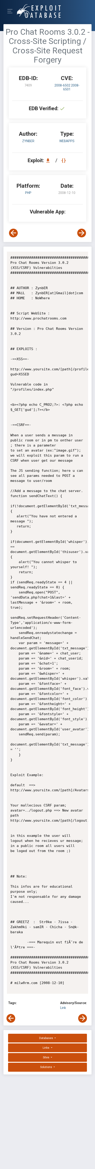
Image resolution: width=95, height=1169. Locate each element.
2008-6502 (62, 85)
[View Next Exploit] (81, 233)
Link (63, 1008)
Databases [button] (46, 1038)
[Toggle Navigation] (11, 11)
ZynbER (28, 141)
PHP (28, 193)
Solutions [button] (46, 1067)
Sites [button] (46, 1057)
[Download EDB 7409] (49, 160)
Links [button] (46, 1047)
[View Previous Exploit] (13, 233)
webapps (66, 141)
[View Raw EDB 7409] (64, 160)
